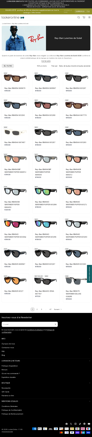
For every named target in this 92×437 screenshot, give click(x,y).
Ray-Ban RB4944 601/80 (76, 142)
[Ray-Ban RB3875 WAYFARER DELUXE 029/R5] (76, 280)
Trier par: (54, 66)
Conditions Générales (10, 406)
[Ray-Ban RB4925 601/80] (76, 253)
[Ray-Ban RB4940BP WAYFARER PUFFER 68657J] (15, 158)
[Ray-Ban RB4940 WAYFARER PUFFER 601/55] (45, 223)
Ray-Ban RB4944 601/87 (45, 142)
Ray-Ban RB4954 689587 (45, 88)
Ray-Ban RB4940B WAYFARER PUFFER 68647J (73, 172)
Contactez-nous (8, 348)
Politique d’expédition (10, 366)
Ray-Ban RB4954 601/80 (14, 115)
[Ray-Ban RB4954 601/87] (76, 77)
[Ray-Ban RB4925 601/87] (45, 253)
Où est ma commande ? (11, 373)
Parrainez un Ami (8, 396)
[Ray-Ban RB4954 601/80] (15, 104)
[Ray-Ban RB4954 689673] (15, 77)
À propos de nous (8, 344)
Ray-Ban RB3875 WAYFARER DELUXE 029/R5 (73, 294)
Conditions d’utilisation (35, 330)
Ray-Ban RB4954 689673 (14, 88)
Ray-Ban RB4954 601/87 (76, 88)
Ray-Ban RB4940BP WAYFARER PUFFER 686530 (43, 172)
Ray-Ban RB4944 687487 (14, 142)
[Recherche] (78, 17)
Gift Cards (5, 392)
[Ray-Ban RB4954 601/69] (45, 104)
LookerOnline (6, 23)
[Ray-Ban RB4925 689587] (15, 253)
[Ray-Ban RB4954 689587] (45, 77)
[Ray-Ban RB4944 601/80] (76, 131)
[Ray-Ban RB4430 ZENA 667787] (45, 280)
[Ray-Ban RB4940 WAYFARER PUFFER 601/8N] (45, 191)
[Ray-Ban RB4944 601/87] (45, 131)
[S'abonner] (55, 324)
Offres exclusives (89, 274)
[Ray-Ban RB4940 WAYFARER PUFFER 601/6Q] (15, 223)
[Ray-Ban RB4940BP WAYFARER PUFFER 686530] (45, 158)
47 (50, 309)
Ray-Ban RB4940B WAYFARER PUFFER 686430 (12, 204)
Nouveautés (6, 388)
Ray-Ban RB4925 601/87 (45, 264)
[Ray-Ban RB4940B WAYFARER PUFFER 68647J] (76, 158)
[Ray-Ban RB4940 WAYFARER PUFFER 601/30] (76, 223)
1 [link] (32, 309)
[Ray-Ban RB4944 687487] (15, 131)
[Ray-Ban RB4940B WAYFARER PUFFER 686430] (15, 191)
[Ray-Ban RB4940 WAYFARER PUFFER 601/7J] (76, 191)
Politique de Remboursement (12, 414)
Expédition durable (9, 377)
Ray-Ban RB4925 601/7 (13, 291)
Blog (3, 355)
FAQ (3, 351)
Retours (4, 370)
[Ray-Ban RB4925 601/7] (15, 280)
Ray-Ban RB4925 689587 (14, 264)
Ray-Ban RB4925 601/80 (76, 264)
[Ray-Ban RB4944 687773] (76, 104)
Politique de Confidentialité (12, 410)
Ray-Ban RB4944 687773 (76, 115)
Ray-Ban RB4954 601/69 (45, 115)
